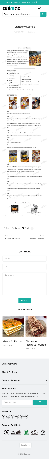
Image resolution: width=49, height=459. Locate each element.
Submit (24, 300)
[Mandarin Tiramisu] (13, 326)
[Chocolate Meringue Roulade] (36, 326)
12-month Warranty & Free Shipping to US (24, 2)
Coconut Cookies (12, 239)
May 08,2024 (7, 345)
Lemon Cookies (37, 239)
